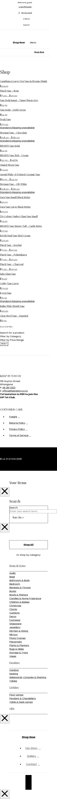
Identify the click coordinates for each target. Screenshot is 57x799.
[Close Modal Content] (4, 491)
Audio (12, 573)
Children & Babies (19, 602)
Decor (13, 616)
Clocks (13, 609)
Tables (13, 681)
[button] (25, 19)
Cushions (14, 613)
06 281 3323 (8, 387)
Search (14, 507)
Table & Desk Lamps (21, 702)
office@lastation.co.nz (15, 391)
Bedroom (14, 584)
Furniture (14, 662)
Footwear (14, 620)
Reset (4, 343)
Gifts (11, 708)
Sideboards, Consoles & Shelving (27, 677)
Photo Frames (17, 638)
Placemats (15, 641)
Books (12, 591)
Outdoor (14, 670)
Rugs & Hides (16, 649)
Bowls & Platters (18, 595)
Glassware (15, 623)
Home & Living (17, 565)
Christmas (15, 605)
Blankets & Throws (20, 587)
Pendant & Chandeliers (22, 698)
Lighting (14, 687)
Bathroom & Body (19, 580)
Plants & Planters (19, 645)
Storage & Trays (18, 652)
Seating (13, 673)
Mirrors (13, 634)
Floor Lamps (16, 695)
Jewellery (14, 627)
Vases (12, 656)
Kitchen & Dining (18, 631)
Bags (12, 576)
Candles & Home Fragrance (25, 598)
